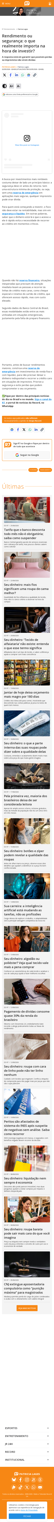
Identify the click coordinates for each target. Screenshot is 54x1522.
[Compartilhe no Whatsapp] (22, 75)
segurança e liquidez (13, 213)
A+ (11, 86)
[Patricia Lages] (27, 11)
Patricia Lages (23, 29)
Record (10, 1452)
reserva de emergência (25, 192)
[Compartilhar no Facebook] (10, 75)
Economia (33, 470)
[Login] (50, 3)
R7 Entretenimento (8, 29)
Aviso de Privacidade (29, 1510)
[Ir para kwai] (33, 1479)
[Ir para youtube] (40, 1487)
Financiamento (45, 470)
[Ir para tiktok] (20, 1487)
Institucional (14, 1459)
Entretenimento (16, 1436)
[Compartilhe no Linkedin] (16, 75)
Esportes (11, 1428)
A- (18, 86)
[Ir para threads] (40, 1479)
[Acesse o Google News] (28, 75)
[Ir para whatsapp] (33, 1487)
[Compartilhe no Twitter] (4, 75)
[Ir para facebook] (20, 1479)
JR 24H (9, 1444)
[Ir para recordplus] (14, 1487)
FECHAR (27, 1516)
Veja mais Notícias (27, 1308)
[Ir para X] (27, 1487)
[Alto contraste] (4, 86)
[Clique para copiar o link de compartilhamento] (34, 75)
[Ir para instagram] (27, 1479)
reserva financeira (29, 280)
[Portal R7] (27, 3)
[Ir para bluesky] (14, 1479)
